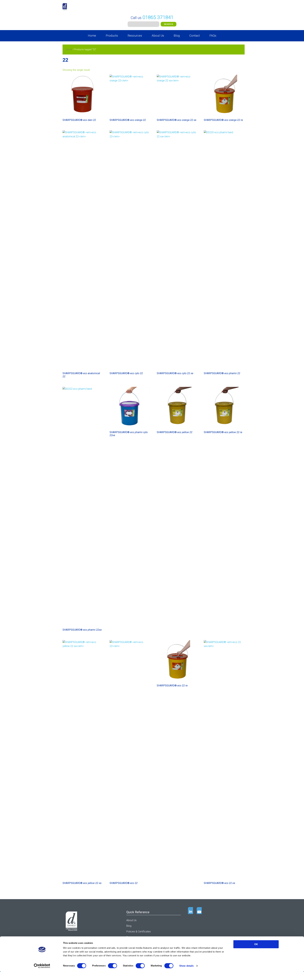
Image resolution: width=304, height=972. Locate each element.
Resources (135, 35)
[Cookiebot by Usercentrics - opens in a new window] (42, 965)
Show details (186, 965)
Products (112, 35)
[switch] (112, 965)
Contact (194, 35)
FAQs (212, 35)
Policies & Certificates (138, 931)
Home (92, 35)
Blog (177, 35)
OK (256, 944)
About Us (158, 35)
